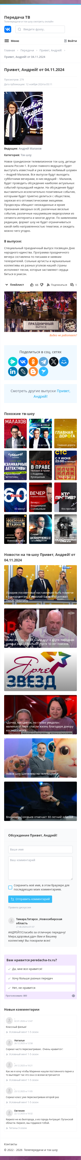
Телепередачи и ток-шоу (41, 1150)
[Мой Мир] (64, 361)
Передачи (27, 50)
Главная (9, 50)
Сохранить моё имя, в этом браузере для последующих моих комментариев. (41, 887)
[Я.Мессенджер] (12, 361)
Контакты (10, 1144)
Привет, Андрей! (51, 50)
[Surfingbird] (43, 371)
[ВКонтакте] (23, 361)
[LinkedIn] (12, 371)
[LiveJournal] (23, 371)
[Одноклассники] (33, 361)
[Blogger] (33, 371)
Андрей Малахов (30, 148)
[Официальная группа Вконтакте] (7, 29)
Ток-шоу (26, 155)
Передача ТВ (17, 17)
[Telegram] (43, 361)
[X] (53, 361)
